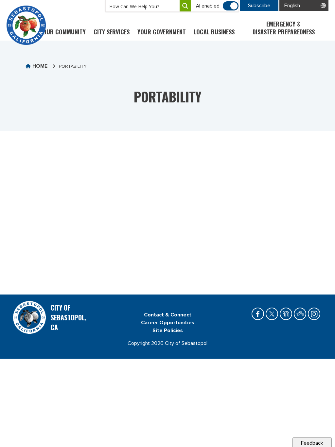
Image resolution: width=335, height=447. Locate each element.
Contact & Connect (167, 315)
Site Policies (167, 330)
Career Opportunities (167, 322)
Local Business (214, 31)
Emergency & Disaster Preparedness (284, 28)
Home (39, 66)
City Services (112, 31)
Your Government (161, 31)
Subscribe (259, 5)
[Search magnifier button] (185, 5)
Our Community (64, 31)
